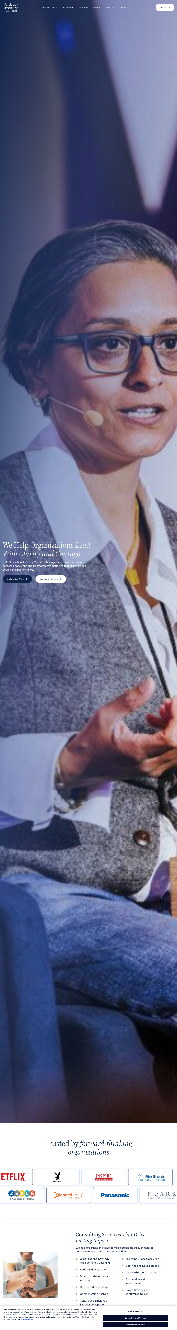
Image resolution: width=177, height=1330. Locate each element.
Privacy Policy (27, 1319)
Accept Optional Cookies (135, 1324)
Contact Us (165, 7)
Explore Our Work (15, 579)
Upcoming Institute (49, 579)
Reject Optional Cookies (135, 1318)
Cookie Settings (135, 1311)
